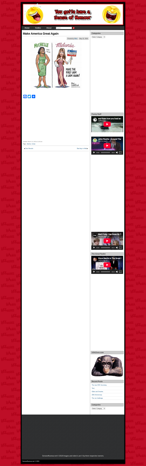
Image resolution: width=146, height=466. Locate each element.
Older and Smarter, (97, 391)
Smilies (38, 28)
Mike (75, 38)
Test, (93, 388)
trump (33, 144)
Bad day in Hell (81, 148)
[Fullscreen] (120, 152)
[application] (107, 146)
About (48, 28)
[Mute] (117, 152)
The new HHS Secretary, (99, 385)
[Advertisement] (56, 121)
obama (29, 144)
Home (27, 28)
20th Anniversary (97, 395)
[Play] (94, 152)
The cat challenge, (97, 398)
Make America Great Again (40, 33)
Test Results (29, 148)
